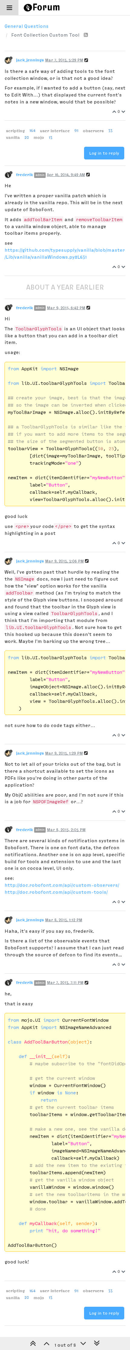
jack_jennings (30, 60)
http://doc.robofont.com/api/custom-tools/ (56, 892)
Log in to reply (104, 153)
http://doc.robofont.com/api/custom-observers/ (62, 885)
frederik (24, 174)
